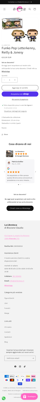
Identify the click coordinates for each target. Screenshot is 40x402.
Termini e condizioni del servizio (17, 394)
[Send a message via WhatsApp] (3, 398)
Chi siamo (7, 327)
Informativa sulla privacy (30, 390)
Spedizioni (8, 337)
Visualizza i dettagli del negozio (15, 111)
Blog (6, 342)
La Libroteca (11, 388)
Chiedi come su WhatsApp (20, 208)
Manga (6, 313)
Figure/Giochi (9, 298)
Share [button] (6, 134)
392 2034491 (17, 276)
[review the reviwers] (8, 169)
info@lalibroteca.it (17, 281)
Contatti (7, 332)
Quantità (4, 75)
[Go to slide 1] (18, 184)
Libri (6, 303)
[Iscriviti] (33, 358)
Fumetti (7, 308)
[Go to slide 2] (20, 184)
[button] (4, 9)
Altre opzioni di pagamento (20, 99)
